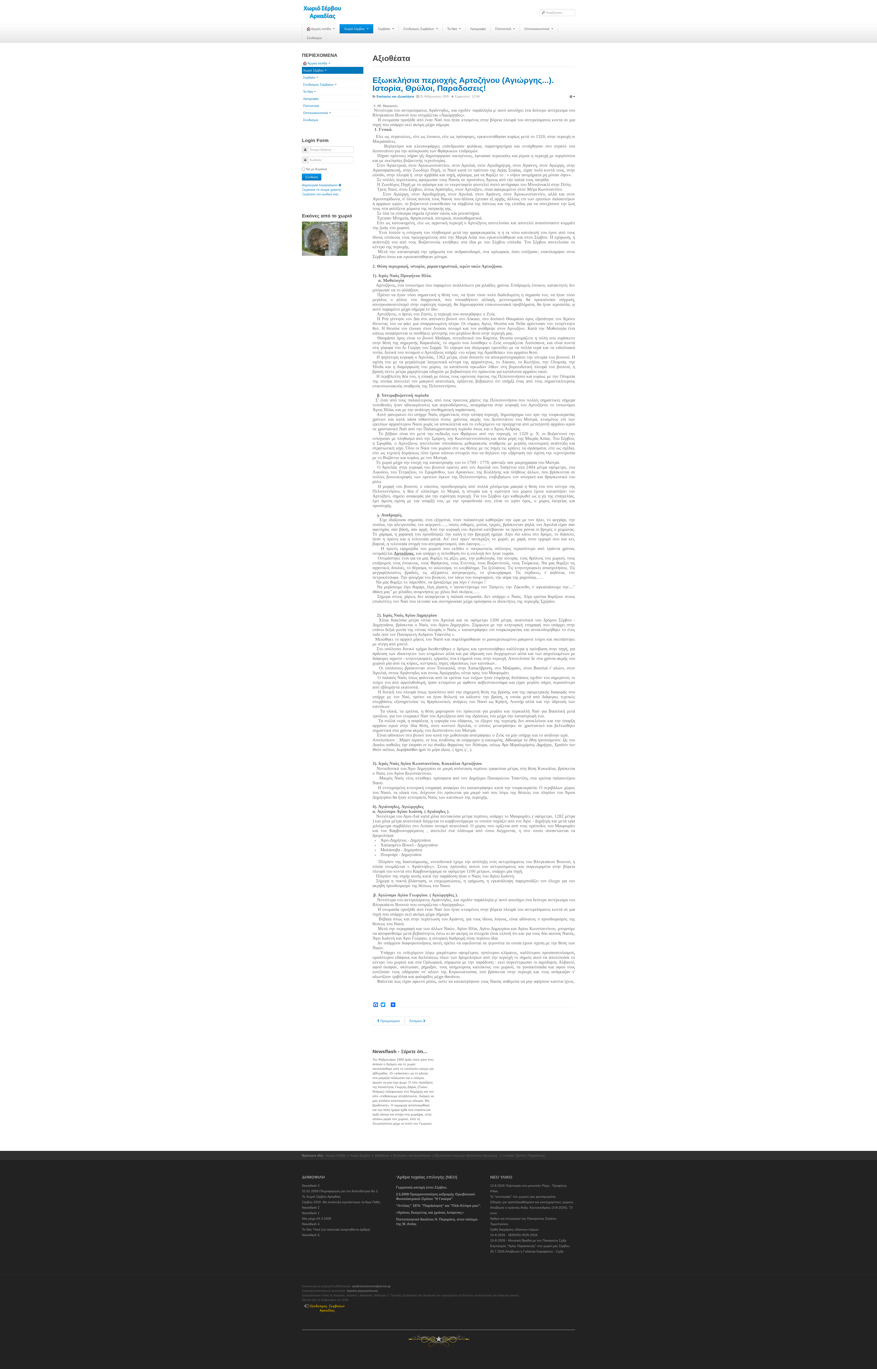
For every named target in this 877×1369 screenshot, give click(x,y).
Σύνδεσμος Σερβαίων (419, 29)
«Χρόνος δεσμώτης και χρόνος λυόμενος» (430, 1212)
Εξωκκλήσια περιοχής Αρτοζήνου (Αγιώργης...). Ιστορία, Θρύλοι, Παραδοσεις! (463, 84)
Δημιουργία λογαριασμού (320, 185)
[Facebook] (375, 1004)
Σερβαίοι (384, 29)
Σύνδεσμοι (314, 38)
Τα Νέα (452, 29)
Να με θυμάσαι (316, 169)
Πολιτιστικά (503, 29)
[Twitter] (383, 1004)
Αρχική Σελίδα (336, 1155)
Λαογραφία (478, 29)
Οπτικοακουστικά (537, 29)
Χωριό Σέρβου (355, 29)
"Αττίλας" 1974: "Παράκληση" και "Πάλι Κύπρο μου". (438, 1206)
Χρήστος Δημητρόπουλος (362, 1290)
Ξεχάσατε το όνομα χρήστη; (322, 189)
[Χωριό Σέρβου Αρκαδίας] (325, 12)
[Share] (393, 1004)
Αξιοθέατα (382, 1155)
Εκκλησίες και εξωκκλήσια (411, 1155)
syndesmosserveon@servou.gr (371, 1286)
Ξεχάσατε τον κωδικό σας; (320, 194)
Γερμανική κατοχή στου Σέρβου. (421, 1187)
